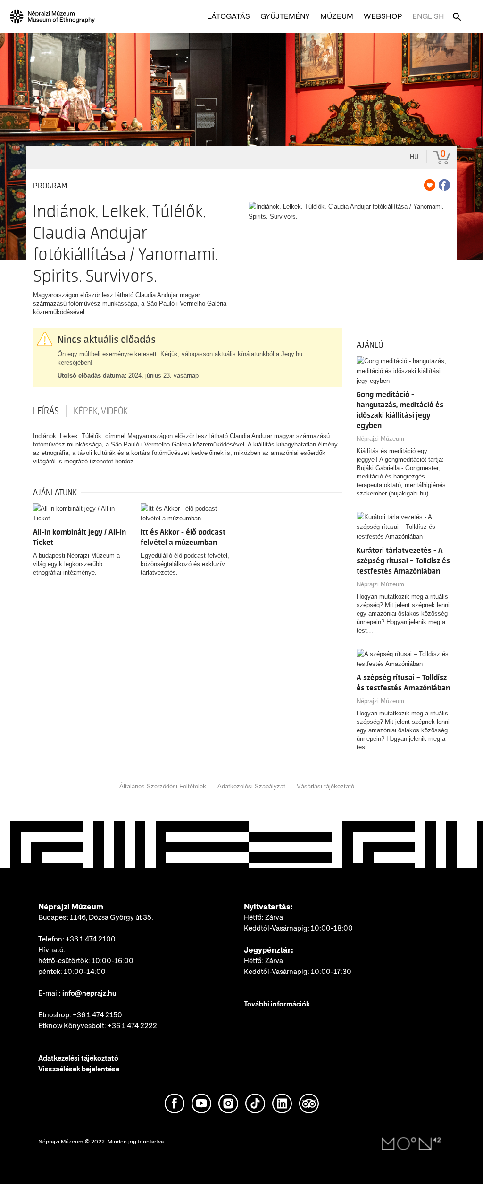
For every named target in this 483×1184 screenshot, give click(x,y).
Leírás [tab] (46, 411)
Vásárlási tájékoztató (325, 786)
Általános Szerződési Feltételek (162, 786)
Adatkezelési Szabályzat (251, 786)
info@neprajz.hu (89, 993)
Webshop (383, 16)
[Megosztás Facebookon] (444, 185)
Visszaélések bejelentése (78, 1069)
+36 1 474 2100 (91, 939)
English (428, 16)
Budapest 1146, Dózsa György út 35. (95, 917)
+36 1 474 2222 (132, 1025)
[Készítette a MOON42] (411, 1144)
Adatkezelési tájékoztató (78, 1058)
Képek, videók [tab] (101, 411)
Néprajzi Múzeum (380, 438)
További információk (277, 1004)
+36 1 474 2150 (97, 1015)
